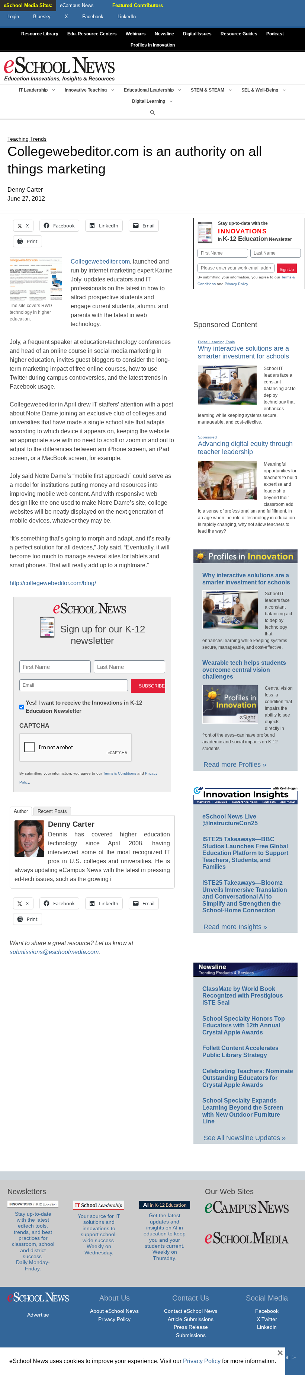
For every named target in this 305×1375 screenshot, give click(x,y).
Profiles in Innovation (153, 45)
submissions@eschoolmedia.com (54, 952)
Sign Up (287, 269)
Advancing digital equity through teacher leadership (245, 448)
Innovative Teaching (86, 90)
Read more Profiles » (234, 764)
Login (13, 16)
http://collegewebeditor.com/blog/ (53, 583)
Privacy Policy (236, 284)
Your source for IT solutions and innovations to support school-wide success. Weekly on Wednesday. (99, 1234)
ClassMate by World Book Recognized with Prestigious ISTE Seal (242, 996)
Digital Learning (148, 101)
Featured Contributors (137, 5)
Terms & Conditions (119, 773)
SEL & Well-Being (259, 90)
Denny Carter (71, 824)
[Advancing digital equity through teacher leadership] (227, 497)
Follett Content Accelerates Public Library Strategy (240, 1051)
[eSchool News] (59, 69)
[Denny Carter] (29, 855)
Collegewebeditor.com (100, 261)
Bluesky (42, 16)
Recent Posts (52, 811)
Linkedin (267, 1327)
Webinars (136, 33)
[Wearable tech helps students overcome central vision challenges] (230, 720)
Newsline (164, 33)
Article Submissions (191, 1319)
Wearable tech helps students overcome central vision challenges (244, 670)
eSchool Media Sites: (28, 5)
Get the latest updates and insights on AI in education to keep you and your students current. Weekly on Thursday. (165, 1237)
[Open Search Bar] (152, 112)
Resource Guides (239, 33)
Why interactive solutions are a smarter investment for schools (243, 352)
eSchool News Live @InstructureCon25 (230, 820)
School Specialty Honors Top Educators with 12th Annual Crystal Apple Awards (243, 1025)
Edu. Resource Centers (92, 33)
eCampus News (77, 5)
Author (21, 811)
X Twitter (267, 1319)
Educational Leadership (149, 90)
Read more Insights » (235, 927)
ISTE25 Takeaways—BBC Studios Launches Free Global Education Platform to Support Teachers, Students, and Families (245, 853)
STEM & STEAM (207, 90)
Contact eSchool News (190, 1311)
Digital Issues (197, 33)
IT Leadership (33, 90)
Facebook (267, 1311)
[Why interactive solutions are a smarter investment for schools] (227, 401)
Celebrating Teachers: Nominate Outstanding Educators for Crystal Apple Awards (247, 1078)
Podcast (275, 33)
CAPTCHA (34, 725)
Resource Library (39, 33)
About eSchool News (114, 1311)
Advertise (38, 1315)
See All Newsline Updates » (244, 1138)
